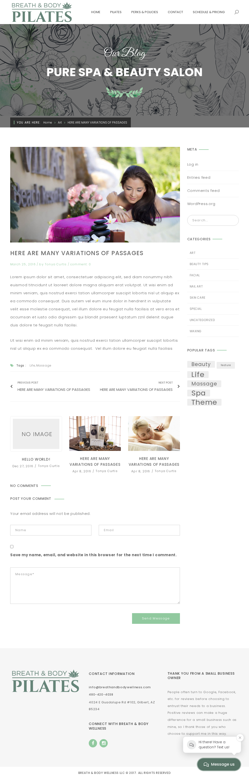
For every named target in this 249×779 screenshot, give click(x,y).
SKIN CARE (197, 297)
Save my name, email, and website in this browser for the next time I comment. (93, 554)
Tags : (21, 365)
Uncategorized (202, 320)
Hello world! (36, 433)
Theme (204, 402)
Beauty (201, 364)
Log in (193, 164)
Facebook (93, 743)
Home (47, 122)
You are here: (29, 122)
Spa (198, 393)
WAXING (196, 331)
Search (233, 220)
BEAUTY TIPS (199, 264)
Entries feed (199, 177)
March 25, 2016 (23, 264)
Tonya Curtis (56, 264)
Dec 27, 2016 (23, 466)
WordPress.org (201, 203)
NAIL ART (196, 286)
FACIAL (195, 275)
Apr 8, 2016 (82, 471)
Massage (43, 365)
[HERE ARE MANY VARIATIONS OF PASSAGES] (95, 194)
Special (196, 309)
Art (60, 122)
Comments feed (203, 190)
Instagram (103, 743)
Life (32, 365)
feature (226, 365)
